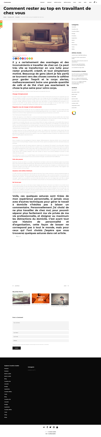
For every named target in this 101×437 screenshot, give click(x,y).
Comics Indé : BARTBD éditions (79, 55)
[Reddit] (18, 58)
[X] (16, 58)
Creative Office (75, 31)
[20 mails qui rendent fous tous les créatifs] (60, 299)
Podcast (6, 368)
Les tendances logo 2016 (78, 67)
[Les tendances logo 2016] (40, 298)
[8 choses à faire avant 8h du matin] (21, 298)
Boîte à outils (7, 373)
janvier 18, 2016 (35, 304)
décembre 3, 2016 (16, 305)
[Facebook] (14, 58)
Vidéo (73, 49)
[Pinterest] (23, 58)
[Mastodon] (25, 58)
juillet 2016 (74, 94)
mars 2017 (74, 90)
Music (73, 40)
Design (73, 33)
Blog (5, 378)
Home (5, 17)
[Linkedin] (20, 58)
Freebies (74, 35)
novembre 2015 (75, 101)
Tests (73, 46)
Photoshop (74, 44)
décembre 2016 (75, 92)
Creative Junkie (26, 305)
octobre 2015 (75, 103)
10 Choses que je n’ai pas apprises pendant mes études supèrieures (80, 74)
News (73, 42)
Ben (73, 78)
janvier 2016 (75, 98)
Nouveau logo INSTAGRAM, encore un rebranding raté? (78, 65)
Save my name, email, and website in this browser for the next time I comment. (31, 344)
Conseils (17, 17)
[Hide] (0, 28)
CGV (46, 433)
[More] (32, 58)
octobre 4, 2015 (54, 306)
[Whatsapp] (30, 58)
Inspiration (74, 38)
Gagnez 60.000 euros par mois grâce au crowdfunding (80, 79)
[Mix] (27, 58)
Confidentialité (52, 433)
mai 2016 (74, 96)
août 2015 (74, 107)
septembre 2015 (76, 105)
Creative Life (11, 17)
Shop (5, 414)
